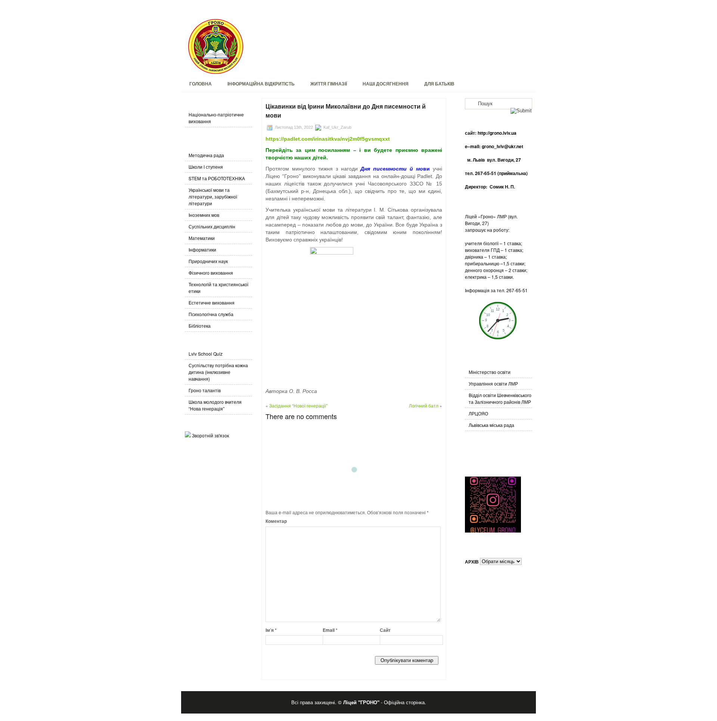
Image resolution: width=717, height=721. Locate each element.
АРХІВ (472, 561)
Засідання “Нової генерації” (298, 405)
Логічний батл (423, 405)
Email (330, 630)
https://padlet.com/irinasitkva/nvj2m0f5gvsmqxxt (328, 139)
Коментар (276, 521)
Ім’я (271, 630)
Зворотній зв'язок (210, 435)
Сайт (385, 630)
